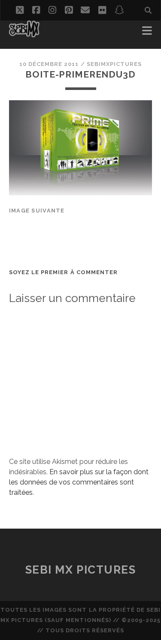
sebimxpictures (114, 64)
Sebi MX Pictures (80, 569)
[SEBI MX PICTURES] (24, 33)
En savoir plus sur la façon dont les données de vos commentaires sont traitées (79, 482)
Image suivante (37, 210)
